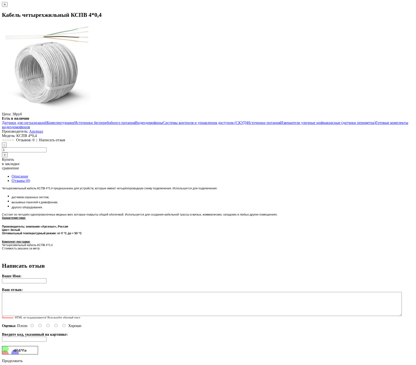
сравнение (10, 168)
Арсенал (36, 131)
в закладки (11, 164)
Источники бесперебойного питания (104, 123)
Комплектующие (60, 123)
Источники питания (263, 123)
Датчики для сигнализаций (24, 123)
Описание (20, 176)
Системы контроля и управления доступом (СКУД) (205, 123)
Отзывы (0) (21, 181)
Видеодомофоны (149, 123)
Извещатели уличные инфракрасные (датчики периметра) (328, 123)
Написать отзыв (52, 140)
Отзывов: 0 (25, 140)
